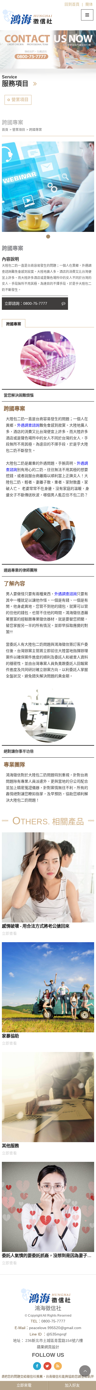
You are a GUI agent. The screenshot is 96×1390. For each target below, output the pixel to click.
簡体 (89, 4)
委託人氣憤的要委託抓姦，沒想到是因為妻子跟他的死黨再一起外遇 (46, 1256)
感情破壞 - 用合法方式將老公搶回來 (35, 926)
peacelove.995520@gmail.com (55, 1328)
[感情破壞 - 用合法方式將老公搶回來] (48, 877)
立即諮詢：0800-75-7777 (26, 303)
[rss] (58, 1366)
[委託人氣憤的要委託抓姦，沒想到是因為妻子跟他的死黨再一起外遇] (48, 1207)
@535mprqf (56, 1334)
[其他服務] (48, 1097)
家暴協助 (10, 1035)
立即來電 (24, 1385)
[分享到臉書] (37, 1366)
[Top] (85, 1371)
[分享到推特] (47, 1366)
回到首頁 (72, 4)
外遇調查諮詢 (28, 425)
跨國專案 (13, 324)
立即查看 (9, 933)
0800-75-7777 (53, 1321)
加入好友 (72, 1385)
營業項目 (20, 99)
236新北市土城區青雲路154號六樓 (54, 1340)
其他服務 (10, 1145)
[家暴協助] (48, 987)
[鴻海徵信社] (30, 17)
